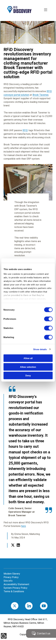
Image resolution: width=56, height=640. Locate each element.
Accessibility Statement (16, 584)
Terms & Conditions (14, 591)
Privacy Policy (11, 577)
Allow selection (28, 367)
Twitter (13, 548)
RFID (25, 130)
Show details (40, 349)
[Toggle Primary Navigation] (46, 10)
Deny (28, 375)
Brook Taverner (40, 94)
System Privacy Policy (15, 587)
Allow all (28, 358)
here (23, 526)
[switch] (48, 319)
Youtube (48, 605)
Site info (8, 580)
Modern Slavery (12, 573)
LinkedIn (18, 548)
